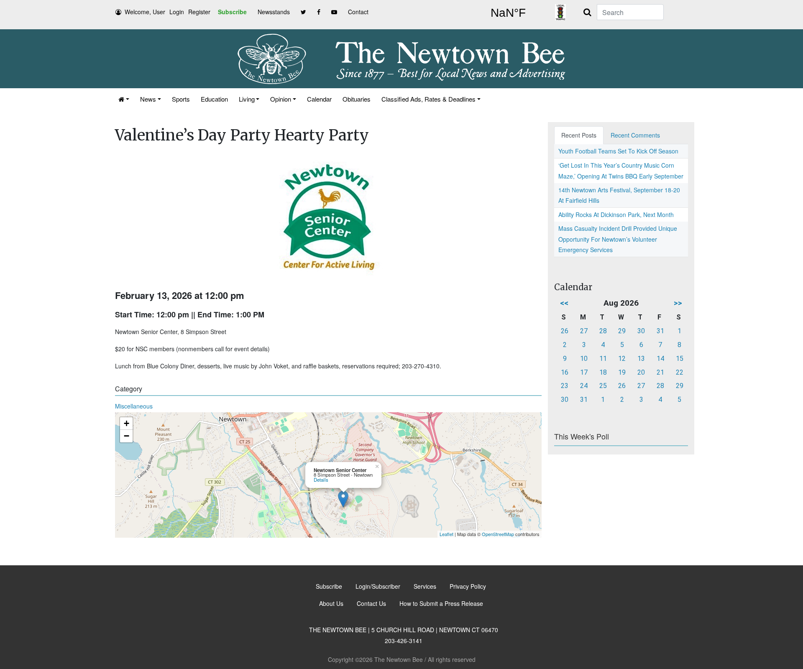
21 (660, 372)
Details (321, 479)
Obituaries (357, 98)
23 (564, 386)
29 (622, 331)
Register (199, 12)
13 (641, 359)
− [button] (126, 436)
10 (584, 359)
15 (679, 359)
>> (678, 303)
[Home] (124, 99)
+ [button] (126, 423)
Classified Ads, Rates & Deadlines (428, 98)
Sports (181, 98)
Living (247, 98)
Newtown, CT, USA (508, 13)
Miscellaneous (134, 406)
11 (603, 359)
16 (564, 372)
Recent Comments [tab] (635, 135)
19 (622, 372)
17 (584, 372)
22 (679, 372)
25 (603, 386)
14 (660, 359)
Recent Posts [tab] (578, 135)
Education (214, 98)
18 (603, 372)
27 (584, 331)
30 (641, 331)
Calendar (319, 98)
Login (176, 12)
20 (641, 372)
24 (584, 386)
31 (660, 331)
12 (622, 359)
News (148, 98)
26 (564, 331)
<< (564, 303)
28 (603, 331)
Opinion (280, 98)
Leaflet (446, 534)
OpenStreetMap (498, 534)
